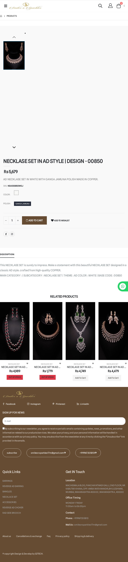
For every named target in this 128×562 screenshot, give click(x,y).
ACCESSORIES (9, 502)
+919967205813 (87, 452)
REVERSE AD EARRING (13, 486)
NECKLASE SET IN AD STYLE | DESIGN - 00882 (14, 367)
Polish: (6, 203)
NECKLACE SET (14, 364)
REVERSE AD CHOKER (12, 507)
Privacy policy (63, 536)
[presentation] (2, 344)
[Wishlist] (27, 363)
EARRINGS (7, 480)
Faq (48, 536)
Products (12, 16)
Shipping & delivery (84, 536)
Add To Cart (35, 220)
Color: (6, 194)
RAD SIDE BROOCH (11, 512)
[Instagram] (12, 234)
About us (6, 536)
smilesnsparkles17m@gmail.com (90, 524)
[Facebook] (6, 234)
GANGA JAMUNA (23, 204)
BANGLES (7, 491)
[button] (100, 6)
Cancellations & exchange (29, 536)
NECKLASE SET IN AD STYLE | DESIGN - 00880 (113, 367)
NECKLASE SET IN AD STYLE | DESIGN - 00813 (47, 367)
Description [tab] (7, 254)
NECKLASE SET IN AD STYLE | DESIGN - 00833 (80, 367)
